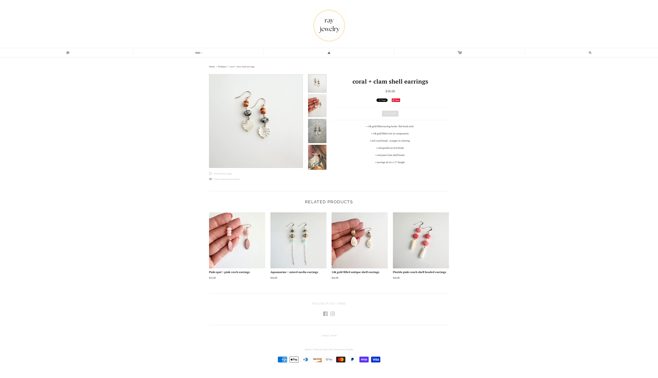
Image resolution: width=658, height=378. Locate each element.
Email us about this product (224, 179)
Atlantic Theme (312, 349)
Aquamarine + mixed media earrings (294, 272)
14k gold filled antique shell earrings (355, 272)
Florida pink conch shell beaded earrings (419, 272)
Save (397, 100)
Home (212, 66)
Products (222, 66)
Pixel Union (328, 349)
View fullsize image (220, 173)
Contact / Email (329, 335)
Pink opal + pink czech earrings (229, 272)
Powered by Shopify (343, 349)
